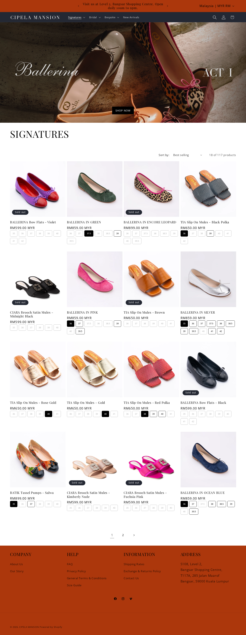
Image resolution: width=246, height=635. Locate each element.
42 (22, 240)
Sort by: (164, 155)
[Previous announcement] (78, 6)
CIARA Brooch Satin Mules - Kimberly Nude (88, 495)
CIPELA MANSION (29, 626)
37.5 (89, 232)
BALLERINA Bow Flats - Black (203, 402)
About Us (16, 564)
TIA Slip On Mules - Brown (144, 312)
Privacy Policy (76, 571)
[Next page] (133, 535)
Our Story (17, 571)
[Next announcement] (167, 6)
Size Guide (74, 585)
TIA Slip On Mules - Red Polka (147, 402)
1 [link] (112, 535)
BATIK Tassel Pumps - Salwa (32, 493)
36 (22, 232)
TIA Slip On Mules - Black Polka (205, 222)
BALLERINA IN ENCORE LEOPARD (150, 222)
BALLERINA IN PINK (82, 312)
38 (39, 232)
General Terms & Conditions (87, 578)
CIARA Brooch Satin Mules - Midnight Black (31, 314)
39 (48, 232)
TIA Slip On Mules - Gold (86, 402)
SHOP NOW (123, 110)
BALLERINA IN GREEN (84, 222)
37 (31, 232)
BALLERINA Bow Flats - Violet (33, 222)
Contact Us (131, 578)
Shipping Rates (134, 564)
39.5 (71, 240)
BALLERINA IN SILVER (198, 312)
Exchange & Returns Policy (142, 571)
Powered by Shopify (51, 626)
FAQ (70, 564)
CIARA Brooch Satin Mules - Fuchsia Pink (145, 495)
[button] (76, 17)
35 (13, 232)
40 (57, 232)
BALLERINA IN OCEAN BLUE (203, 493)
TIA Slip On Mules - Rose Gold (33, 402)
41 (13, 240)
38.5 (108, 232)
